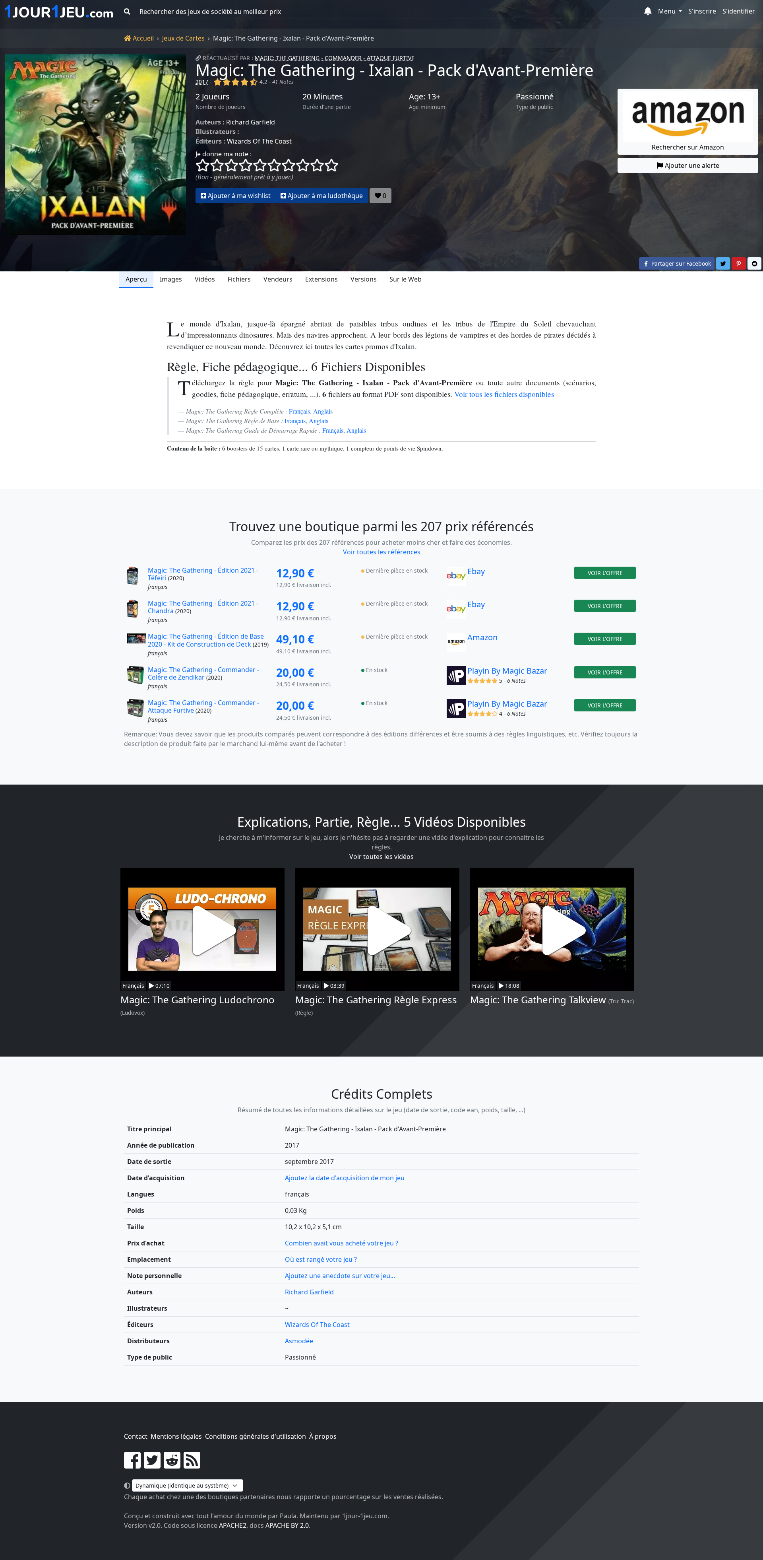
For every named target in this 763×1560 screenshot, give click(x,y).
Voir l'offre (605, 573)
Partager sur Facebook (680, 263)
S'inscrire (702, 11)
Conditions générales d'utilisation (255, 1436)
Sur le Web (405, 279)
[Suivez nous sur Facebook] (132, 1465)
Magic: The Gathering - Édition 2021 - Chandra (203, 607)
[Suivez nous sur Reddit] (172, 1465)
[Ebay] (456, 579)
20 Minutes (322, 96)
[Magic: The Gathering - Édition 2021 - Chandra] (136, 612)
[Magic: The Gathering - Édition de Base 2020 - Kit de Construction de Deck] (136, 645)
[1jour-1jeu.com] (59, 11)
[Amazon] (456, 645)
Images (171, 279)
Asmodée (299, 1341)
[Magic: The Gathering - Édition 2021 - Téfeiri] (136, 579)
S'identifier (738, 11)
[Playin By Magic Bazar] (456, 678)
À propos (323, 1436)
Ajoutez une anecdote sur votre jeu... (340, 1275)
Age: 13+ (424, 96)
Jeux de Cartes (183, 38)
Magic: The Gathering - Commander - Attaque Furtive (334, 58)
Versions (364, 279)
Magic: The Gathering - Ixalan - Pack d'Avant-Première (395, 70)
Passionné (535, 96)
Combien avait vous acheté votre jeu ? (341, 1243)
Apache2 (232, 1525)
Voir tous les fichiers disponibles (504, 394)
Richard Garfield (250, 122)
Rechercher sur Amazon (688, 147)
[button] (648, 11)
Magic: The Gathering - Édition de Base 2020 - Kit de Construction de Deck (206, 640)
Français (299, 411)
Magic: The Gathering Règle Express (376, 999)
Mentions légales (176, 1436)
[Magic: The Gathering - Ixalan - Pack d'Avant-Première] (95, 144)
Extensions (321, 279)
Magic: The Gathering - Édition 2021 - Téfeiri (203, 574)
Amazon (482, 637)
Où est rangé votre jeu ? (321, 1259)
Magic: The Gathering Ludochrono (197, 999)
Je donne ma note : (224, 154)
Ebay (476, 571)
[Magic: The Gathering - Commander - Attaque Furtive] (136, 711)
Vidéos (205, 279)
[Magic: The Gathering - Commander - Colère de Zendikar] (136, 678)
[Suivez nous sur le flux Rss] (192, 1465)
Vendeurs (277, 279)
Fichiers (239, 279)
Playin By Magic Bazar (507, 670)
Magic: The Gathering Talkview (538, 999)
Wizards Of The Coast (259, 141)
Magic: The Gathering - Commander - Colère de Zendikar (203, 673)
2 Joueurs (213, 96)
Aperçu (136, 279)
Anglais (323, 411)
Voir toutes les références (381, 552)
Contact (135, 1436)
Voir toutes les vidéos (381, 856)
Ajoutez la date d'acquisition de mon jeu (345, 1177)
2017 (202, 81)
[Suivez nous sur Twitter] (152, 1465)
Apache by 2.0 (287, 1525)
